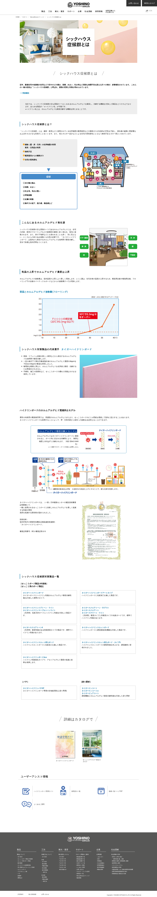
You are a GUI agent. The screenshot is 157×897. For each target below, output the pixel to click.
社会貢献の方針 (115, 854)
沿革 (98, 859)
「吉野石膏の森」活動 (118, 859)
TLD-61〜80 (62, 867)
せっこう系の (24, 861)
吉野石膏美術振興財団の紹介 (119, 871)
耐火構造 (44, 864)
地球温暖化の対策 (116, 867)
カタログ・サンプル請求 (83, 871)
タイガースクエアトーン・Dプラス (95, 607)
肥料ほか (20, 878)
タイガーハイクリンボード (33, 592)
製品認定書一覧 (81, 856)
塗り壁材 (26, 867)
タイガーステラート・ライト (93, 612)
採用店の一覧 (80, 873)
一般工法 (44, 872)
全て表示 (20, 856)
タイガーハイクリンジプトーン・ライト (38, 607)
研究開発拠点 (100, 865)
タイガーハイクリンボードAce (35, 657)
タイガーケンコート (89, 688)
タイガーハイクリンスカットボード (95, 627)
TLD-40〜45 (62, 859)
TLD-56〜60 (62, 865)
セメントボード (22, 869)
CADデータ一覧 (81, 863)
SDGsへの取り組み (117, 856)
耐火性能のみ (62, 869)
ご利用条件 (20, 894)
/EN (150, 10)
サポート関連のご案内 (82, 854)
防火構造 (44, 868)
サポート (24, 17)
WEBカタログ (149, 3)
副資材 (19, 875)
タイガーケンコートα (90, 690)
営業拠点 (99, 861)
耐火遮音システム (64, 854)
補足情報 (79, 878)
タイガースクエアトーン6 (33, 627)
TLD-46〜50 (62, 861)
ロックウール (24, 865)
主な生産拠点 (100, 863)
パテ (19, 873)
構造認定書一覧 (81, 859)
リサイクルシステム (117, 865)
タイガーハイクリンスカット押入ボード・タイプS (101, 642)
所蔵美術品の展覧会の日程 (119, 873)
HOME (18, 17)
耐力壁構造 (45, 870)
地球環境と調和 (116, 863)
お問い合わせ (133, 3)
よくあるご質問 (81, 867)
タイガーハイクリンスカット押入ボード (38, 642)
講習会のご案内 (81, 865)
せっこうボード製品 (25, 859)
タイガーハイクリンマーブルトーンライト (39, 610)
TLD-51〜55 (62, 863)
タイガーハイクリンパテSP (33, 688)
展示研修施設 (100, 867)
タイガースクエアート (90, 610)
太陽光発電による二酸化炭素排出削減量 (122, 869)
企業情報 (99, 854)
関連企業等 (100, 869)
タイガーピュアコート (90, 693)
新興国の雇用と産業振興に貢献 (120, 861)
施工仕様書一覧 (81, 861)
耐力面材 (20, 863)
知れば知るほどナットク (37, 17)
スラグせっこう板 (22, 871)
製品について (21, 854)
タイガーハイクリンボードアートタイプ (97, 592)
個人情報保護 (32, 894)
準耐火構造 (45, 866)
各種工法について (46, 854)
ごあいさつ (100, 856)
